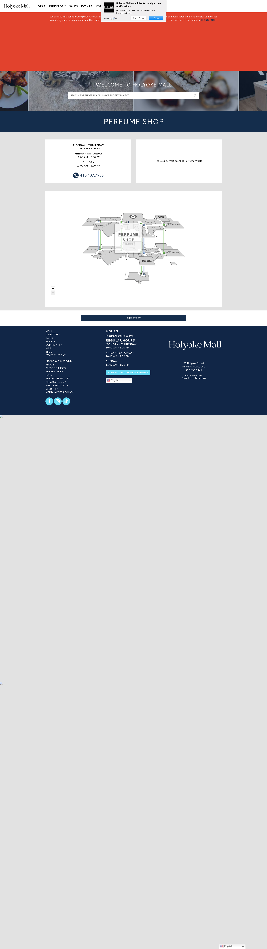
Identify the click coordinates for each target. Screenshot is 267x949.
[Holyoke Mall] (194, 344)
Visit (48, 331)
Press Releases (55, 368)
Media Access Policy (59, 392)
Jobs (48, 375)
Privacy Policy (55, 382)
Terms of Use (200, 378)
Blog (48, 351)
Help (48, 348)
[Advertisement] (133, 45)
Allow (156, 18)
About (49, 364)
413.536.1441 (193, 370)
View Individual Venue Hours (128, 372)
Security (51, 388)
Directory (133, 318)
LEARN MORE (209, 20)
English (114, 380)
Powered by (108, 18)
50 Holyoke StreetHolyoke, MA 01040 (193, 364)
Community (53, 344)
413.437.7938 (92, 175)
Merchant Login (56, 385)
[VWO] (116, 18)
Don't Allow (138, 18)
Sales (49, 338)
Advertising (54, 371)
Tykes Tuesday (55, 355)
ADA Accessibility (57, 378)
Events (50, 341)
